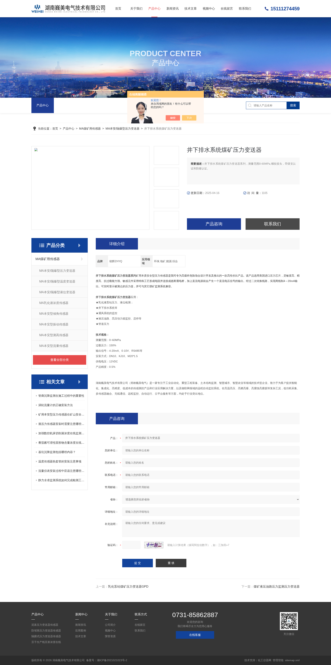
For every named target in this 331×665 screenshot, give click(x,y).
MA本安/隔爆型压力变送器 (122, 128)
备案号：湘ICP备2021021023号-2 (106, 660)
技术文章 (190, 8)
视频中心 (209, 8)
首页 (118, 8)
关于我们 (136, 8)
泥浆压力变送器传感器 (44, 624)
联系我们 (245, 8)
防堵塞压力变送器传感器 (46, 630)
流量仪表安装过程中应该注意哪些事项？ (61, 470)
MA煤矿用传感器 (90, 128)
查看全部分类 (59, 359)
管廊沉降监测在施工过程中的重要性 (61, 395)
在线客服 (195, 634)
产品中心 (154, 8)
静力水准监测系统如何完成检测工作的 (61, 480)
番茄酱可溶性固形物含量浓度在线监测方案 (61, 442)
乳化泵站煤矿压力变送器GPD (128, 586)
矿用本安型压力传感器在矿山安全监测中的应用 (61, 414)
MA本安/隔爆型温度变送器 (57, 281)
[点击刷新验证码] (153, 545)
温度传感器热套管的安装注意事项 (59, 461)
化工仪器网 (264, 660)
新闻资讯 (172, 8)
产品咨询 (214, 224)
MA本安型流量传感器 (53, 345)
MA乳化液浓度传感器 (53, 303)
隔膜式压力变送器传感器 (46, 636)
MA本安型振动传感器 (53, 324)
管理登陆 (278, 660)
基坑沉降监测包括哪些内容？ (57, 452)
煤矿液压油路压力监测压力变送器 (277, 586)
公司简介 (110, 624)
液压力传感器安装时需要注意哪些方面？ (61, 423)
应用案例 (80, 630)
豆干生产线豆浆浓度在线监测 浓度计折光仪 (46, 642)
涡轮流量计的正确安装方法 (55, 405)
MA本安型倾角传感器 (53, 313)
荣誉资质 (110, 636)
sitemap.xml (292, 660)
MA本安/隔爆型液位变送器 (57, 292)
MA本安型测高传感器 (53, 335)
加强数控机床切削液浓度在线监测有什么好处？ (61, 433)
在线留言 (227, 8)
